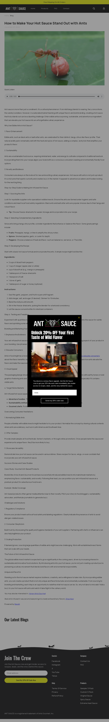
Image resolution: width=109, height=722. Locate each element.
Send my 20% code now (54, 401)
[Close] (79, 317)
